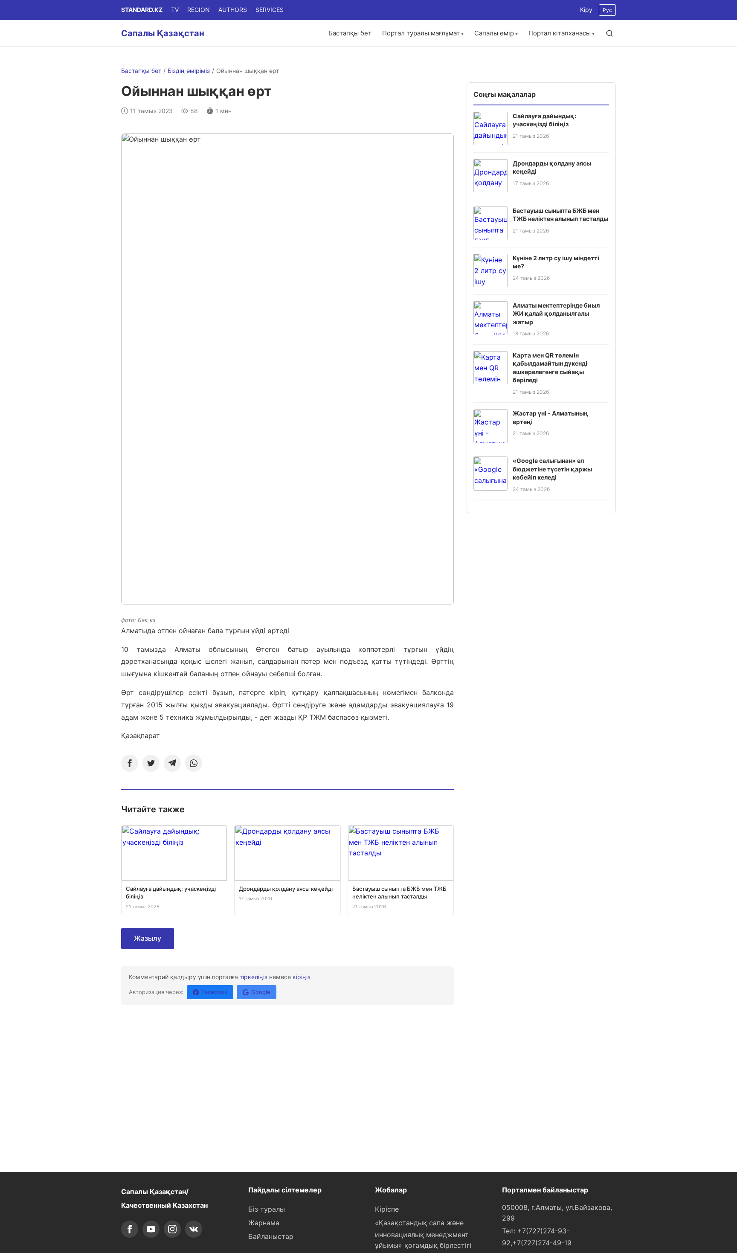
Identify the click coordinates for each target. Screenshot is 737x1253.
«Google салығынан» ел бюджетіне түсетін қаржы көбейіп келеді (552, 469)
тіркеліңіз (253, 976)
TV (175, 9)
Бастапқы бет (349, 33)
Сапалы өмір (494, 33)
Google (260, 991)
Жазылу (147, 938)
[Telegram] (172, 763)
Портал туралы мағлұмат (421, 33)
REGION (198, 9)
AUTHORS (232, 9)
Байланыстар (270, 1236)
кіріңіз (301, 976)
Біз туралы (266, 1209)
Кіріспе (387, 1209)
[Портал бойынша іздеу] (609, 33)
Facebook (214, 991)
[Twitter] (151, 763)
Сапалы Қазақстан (162, 33)
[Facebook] (129, 763)
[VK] (193, 1229)
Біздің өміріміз (189, 70)
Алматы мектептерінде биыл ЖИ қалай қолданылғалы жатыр (556, 313)
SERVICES (269, 9)
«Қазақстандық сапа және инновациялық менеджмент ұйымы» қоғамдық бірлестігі (423, 1234)
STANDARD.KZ (141, 9)
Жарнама (263, 1222)
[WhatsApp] (193, 763)
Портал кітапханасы (559, 33)
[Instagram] (172, 1229)
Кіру (586, 9)
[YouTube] (151, 1229)
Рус (607, 10)
